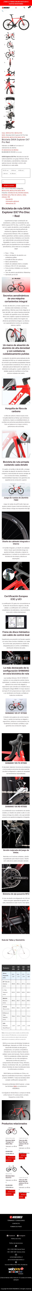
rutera (24, 195)
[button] (2, 11)
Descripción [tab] (9, 199)
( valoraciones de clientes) (10, 150)
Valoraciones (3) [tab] (10, 203)
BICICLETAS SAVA (15, 137)
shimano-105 (6, 197)
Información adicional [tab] (12, 201)
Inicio (3, 133)
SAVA (15, 1086)
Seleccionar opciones (10, 1159)
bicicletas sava (6, 195)
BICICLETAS (10, 133)
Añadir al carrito (9, 185)
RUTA (23, 137)
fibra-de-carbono (16, 195)
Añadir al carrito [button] (22, 1156)
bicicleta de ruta (13, 193)
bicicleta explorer (23, 193)
